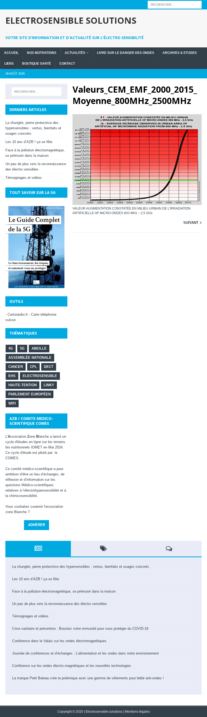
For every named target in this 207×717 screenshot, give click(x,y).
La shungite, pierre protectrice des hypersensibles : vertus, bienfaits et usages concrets (33, 128)
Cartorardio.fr (18, 314)
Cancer (15, 367)
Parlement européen (29, 394)
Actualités (75, 53)
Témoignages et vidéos (23, 178)
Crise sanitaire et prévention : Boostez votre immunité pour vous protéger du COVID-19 (80, 628)
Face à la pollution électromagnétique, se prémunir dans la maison (64, 591)
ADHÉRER (36, 525)
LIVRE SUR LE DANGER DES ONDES (125, 53)
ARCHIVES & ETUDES (180, 53)
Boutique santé (36, 63)
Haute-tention (22, 385)
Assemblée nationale (29, 358)
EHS (12, 376)
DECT (48, 367)
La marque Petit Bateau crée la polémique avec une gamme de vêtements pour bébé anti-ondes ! (88, 678)
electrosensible (40, 376)
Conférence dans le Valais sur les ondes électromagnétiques (59, 641)
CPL (33, 367)
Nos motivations (41, 53)
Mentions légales (137, 711)
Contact (67, 63)
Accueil (11, 53)
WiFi (12, 403)
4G (10, 348)
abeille (39, 348)
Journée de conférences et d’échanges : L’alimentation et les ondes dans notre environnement (85, 653)
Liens (9, 63)
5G (22, 348)
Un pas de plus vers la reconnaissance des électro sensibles (59, 604)
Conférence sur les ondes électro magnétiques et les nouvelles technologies (71, 666)
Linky (49, 385)
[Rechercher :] (175, 4)
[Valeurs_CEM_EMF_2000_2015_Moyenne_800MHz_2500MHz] (137, 117)
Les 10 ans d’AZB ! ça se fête (28, 142)
